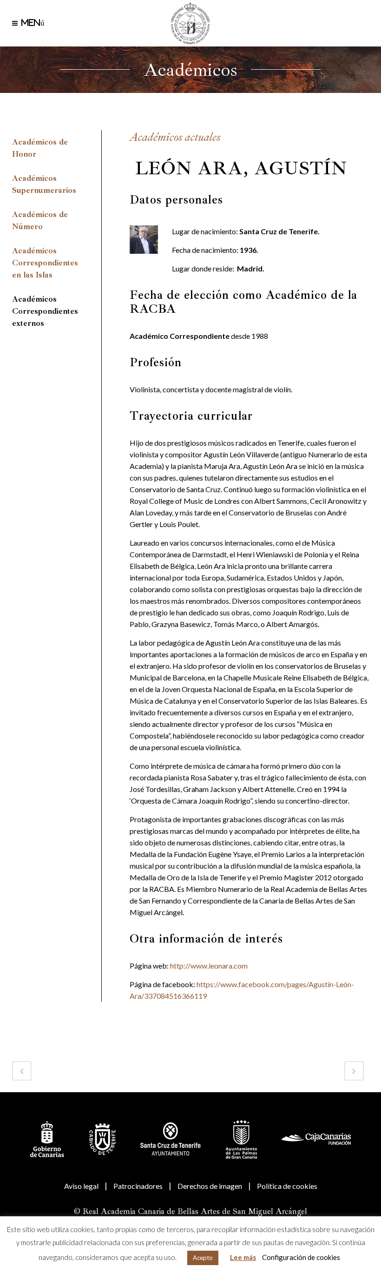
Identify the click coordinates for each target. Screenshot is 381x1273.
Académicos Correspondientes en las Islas (45, 263)
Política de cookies (287, 1185)
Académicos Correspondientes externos (45, 311)
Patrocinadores (138, 1185)
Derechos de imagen (209, 1185)
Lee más (243, 1257)
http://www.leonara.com (209, 965)
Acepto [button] (203, 1257)
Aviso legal (81, 1185)
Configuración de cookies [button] (301, 1257)
